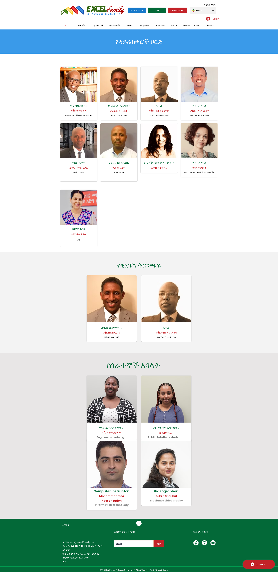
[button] (114, 25)
